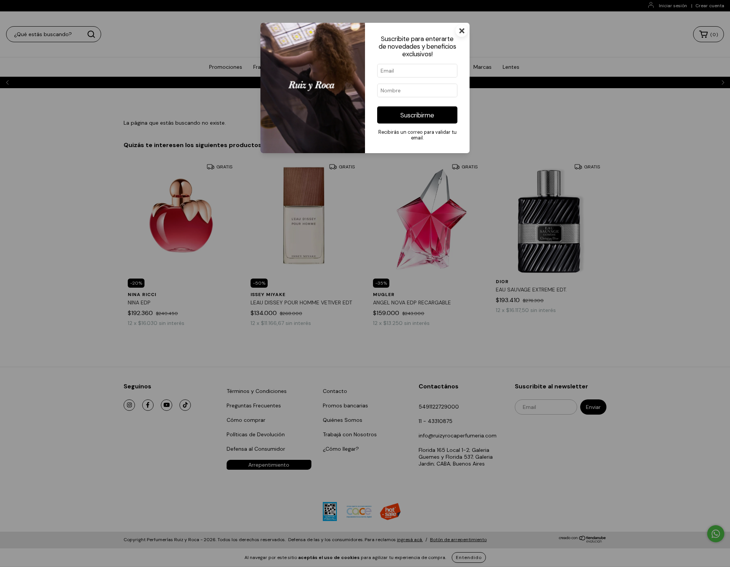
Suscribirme (417, 115)
